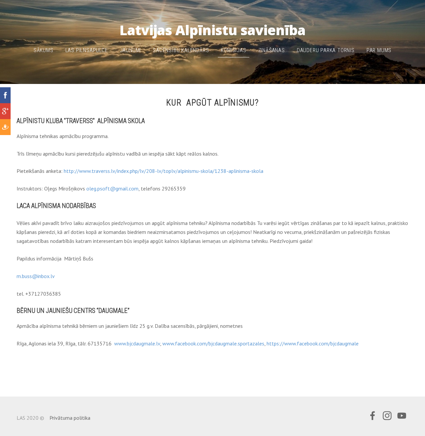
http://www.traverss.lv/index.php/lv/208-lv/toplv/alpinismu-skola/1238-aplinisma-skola (163, 171)
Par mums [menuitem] (379, 50)
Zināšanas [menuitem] (271, 50)
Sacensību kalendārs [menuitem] (181, 50)
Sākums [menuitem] (43, 50)
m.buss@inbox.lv (36, 276)
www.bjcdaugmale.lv (137, 343)
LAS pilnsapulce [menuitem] (86, 50)
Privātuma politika (69, 417)
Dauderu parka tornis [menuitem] (326, 50)
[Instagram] (387, 415)
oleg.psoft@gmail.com (112, 188)
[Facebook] (372, 415)
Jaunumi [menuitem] (130, 50)
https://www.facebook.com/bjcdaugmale (313, 343)
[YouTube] (401, 415)
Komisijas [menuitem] (233, 50)
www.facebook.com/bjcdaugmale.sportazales (213, 343)
